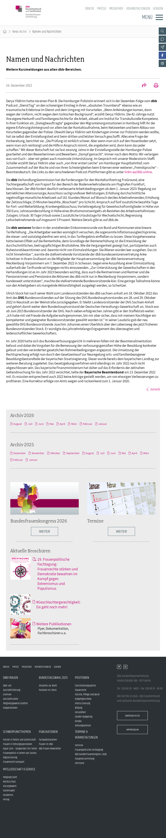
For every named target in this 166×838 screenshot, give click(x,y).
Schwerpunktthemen (17, 732)
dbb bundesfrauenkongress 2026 (91, 754)
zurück (155, 389)
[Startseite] (4, 31)
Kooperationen (10, 708)
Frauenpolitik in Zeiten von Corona (19, 753)
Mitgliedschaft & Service (19, 769)
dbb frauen (10, 678)
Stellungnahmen (83, 725)
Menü (147, 17)
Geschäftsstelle (10, 699)
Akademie (8, 795)
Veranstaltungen (138, 9)
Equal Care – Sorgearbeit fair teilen (20, 748)
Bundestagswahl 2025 (53, 678)
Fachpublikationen (48, 739)
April (62, 424)
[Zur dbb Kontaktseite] (162, 39)
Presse (101, 9)
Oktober (55, 453)
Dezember (19, 453)
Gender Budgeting (83, 716)
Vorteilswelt (9, 790)
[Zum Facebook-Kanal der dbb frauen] (162, 55)
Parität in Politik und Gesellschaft (19, 739)
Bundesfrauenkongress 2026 (38, 521)
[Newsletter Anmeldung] (162, 47)
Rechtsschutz (9, 781)
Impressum (132, 729)
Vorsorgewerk (10, 786)
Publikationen (48, 732)
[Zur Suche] (162, 31)
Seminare (79, 763)
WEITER (44, 531)
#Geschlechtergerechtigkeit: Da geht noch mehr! (58, 604)
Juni (41, 424)
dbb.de (89, 9)
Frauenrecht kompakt (13, 762)
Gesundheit (80, 712)
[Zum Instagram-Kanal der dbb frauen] (162, 63)
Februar (87, 424)
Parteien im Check (48, 690)
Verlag (6, 799)
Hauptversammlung (84, 758)
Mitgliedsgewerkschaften (15, 703)
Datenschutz (132, 715)
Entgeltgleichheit (83, 699)
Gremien (7, 694)
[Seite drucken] (154, 86)
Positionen (82, 678)
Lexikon (158, 9)
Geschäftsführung (11, 690)
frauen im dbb (46, 744)
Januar (102, 424)
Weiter (121, 531)
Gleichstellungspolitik (85, 685)
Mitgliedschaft (10, 777)
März (74, 424)
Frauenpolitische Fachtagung (89, 750)
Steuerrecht (80, 690)
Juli (30, 424)
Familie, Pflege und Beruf (87, 694)
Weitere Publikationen (53, 623)
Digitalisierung (10, 757)
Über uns (7, 685)
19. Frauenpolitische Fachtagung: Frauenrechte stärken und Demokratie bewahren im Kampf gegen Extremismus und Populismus (57, 574)
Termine (95, 521)
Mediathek (116, 9)
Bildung (78, 708)
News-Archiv (19, 31)
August (17, 424)
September (72, 453)
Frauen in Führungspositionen (17, 744)
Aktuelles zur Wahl (48, 685)
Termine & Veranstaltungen (86, 734)
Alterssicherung (82, 703)
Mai (51, 424)
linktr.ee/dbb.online (138, 172)
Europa (78, 721)
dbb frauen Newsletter (50, 748)
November (38, 453)
